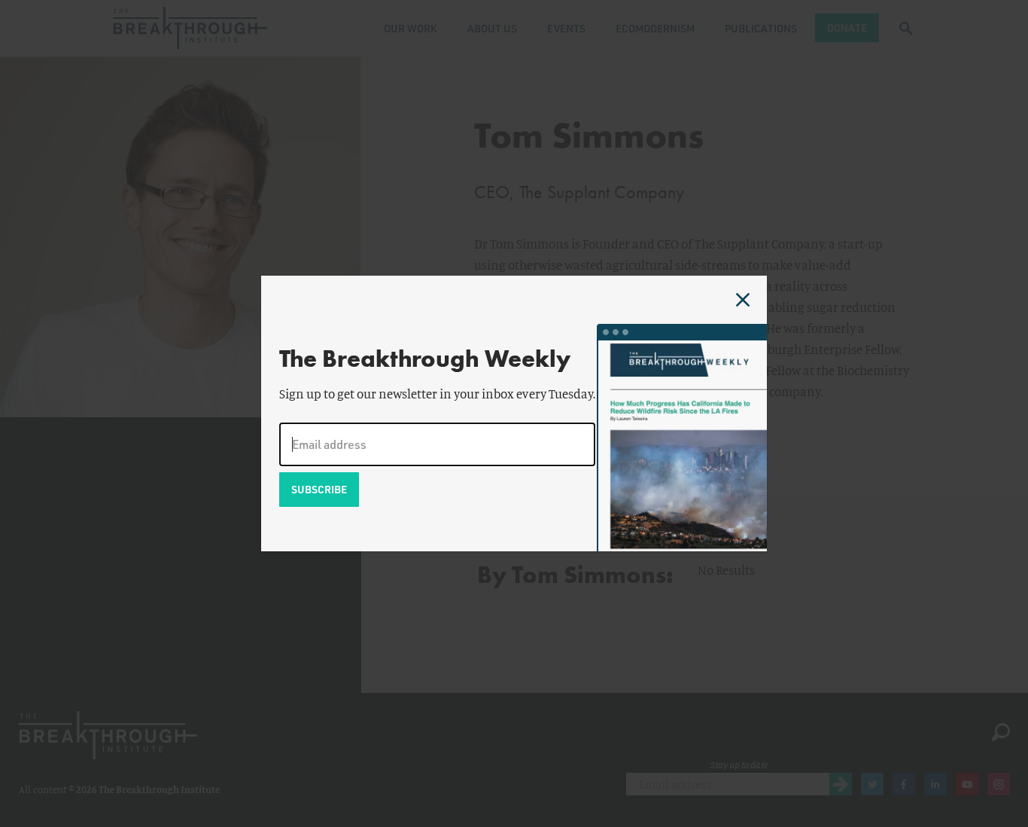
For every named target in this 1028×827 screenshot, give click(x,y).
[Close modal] (743, 300)
